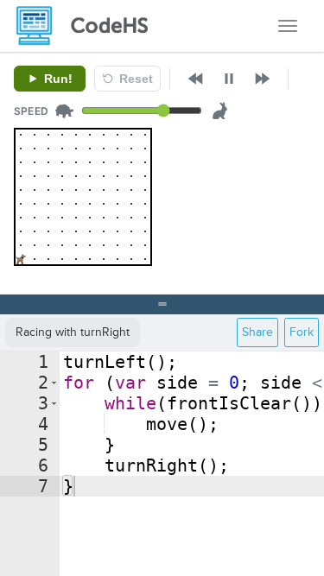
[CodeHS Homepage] (89, 26)
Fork (301, 332)
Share (257, 332)
